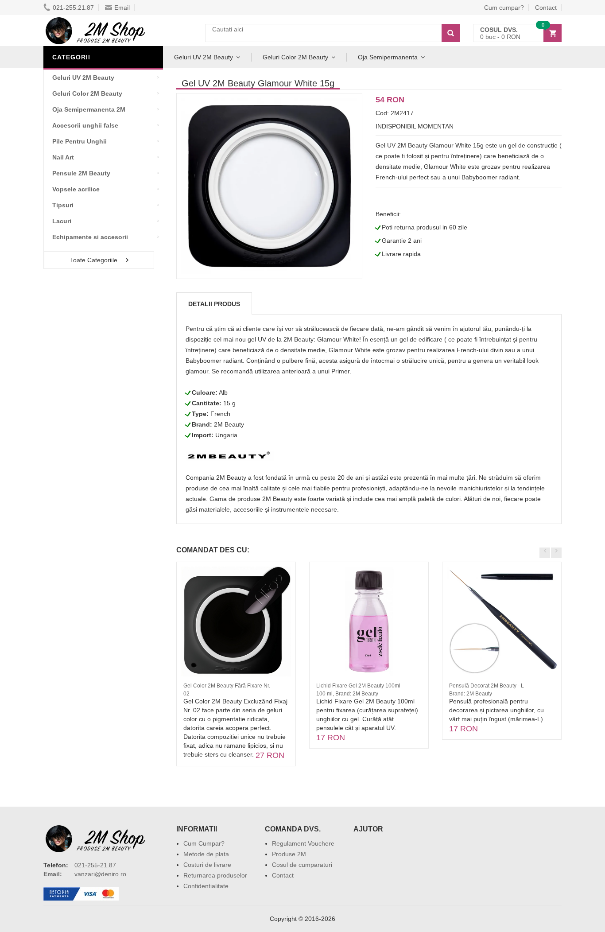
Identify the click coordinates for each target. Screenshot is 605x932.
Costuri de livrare (207, 864)
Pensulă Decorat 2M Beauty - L (486, 686)
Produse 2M (289, 854)
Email (122, 7)
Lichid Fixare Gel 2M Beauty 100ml (358, 686)
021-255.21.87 (73, 7)
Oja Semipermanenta (388, 57)
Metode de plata (206, 854)
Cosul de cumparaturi (302, 864)
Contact (546, 7)
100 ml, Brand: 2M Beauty (347, 694)
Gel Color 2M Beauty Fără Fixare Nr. (226, 686)
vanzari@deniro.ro (100, 874)
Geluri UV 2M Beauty (203, 57)
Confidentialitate (206, 885)
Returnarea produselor (215, 875)
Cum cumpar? (504, 7)
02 (186, 694)
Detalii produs (214, 303)
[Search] (451, 33)
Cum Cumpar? (204, 843)
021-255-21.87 (95, 865)
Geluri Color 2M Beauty (295, 57)
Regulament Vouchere (303, 843)
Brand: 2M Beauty (470, 694)
